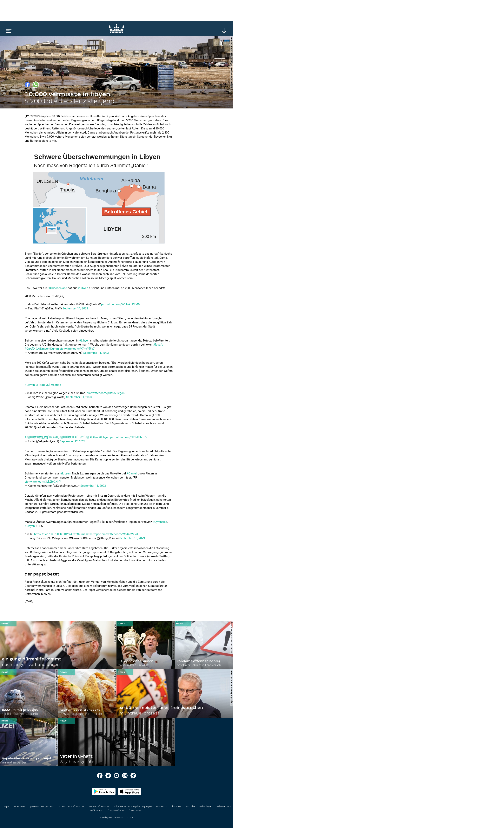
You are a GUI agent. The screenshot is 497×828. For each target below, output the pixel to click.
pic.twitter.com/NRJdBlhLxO (128, 437)
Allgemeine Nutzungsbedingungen (133, 806)
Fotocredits (135, 810)
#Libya (94, 437)
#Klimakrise (53, 385)
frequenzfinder (116, 810)
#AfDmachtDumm (47, 348)
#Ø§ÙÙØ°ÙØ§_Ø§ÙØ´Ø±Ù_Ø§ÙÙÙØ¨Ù (49, 437)
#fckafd (158, 344)
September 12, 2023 (72, 441)
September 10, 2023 (132, 538)
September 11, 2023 (75, 308)
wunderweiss (116, 817)
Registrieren (19, 806)
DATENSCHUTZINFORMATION (72, 806)
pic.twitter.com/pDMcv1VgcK (106, 393)
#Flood (40, 385)
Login (6, 806)
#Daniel (132, 473)
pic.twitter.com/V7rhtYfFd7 (77, 348)
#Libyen (83, 288)
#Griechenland (57, 288)
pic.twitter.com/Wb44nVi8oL (120, 534)
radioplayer (205, 806)
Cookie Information (100, 806)
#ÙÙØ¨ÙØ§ (82, 437)
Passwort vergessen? (42, 806)
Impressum (162, 806)
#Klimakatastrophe (88, 534)
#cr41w (71, 534)
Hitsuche (190, 806)
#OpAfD (30, 348)
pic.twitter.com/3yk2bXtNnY (43, 481)
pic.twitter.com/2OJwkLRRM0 (120, 304)
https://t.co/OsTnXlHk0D (50, 534)
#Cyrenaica (160, 522)
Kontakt (177, 806)
